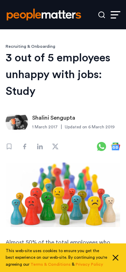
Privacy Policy (89, 264)
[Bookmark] (9, 146)
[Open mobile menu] (115, 14)
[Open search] (101, 15)
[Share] (24, 146)
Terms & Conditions (50, 264)
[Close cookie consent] (115, 258)
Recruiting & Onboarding (30, 46)
